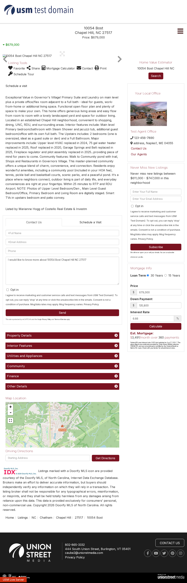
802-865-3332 (75, 545)
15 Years (173, 275)
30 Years (156, 275)
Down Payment (141, 299)
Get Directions (105, 458)
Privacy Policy (91, 304)
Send (62, 312)
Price (134, 286)
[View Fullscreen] (10, 420)
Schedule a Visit (90, 222)
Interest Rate (140, 312)
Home (9, 517)
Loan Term (138, 275)
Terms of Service (60, 319)
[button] (5, 55)
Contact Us (34, 222)
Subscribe (156, 247)
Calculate (155, 326)
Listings (23, 517)
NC (34, 517)
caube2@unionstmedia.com (84, 553)
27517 (79, 517)
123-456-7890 (144, 138)
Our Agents (139, 154)
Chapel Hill (63, 517)
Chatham (46, 517)
